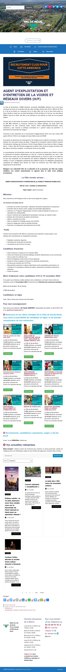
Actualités (8, 494)
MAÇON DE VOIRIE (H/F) (32, 407)
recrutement (12, 606)
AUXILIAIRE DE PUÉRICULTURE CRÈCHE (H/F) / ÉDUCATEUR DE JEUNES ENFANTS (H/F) (32, 338)
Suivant (42, 592)
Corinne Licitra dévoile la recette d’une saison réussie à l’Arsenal (12, 560)
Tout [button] (5, 461)
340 (36, 592)
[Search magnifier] (39, 40)
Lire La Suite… (8, 353)
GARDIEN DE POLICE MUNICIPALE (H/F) (52, 336)
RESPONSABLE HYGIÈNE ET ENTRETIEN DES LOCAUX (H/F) (20, 610)
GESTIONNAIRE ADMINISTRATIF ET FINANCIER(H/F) (31, 373)
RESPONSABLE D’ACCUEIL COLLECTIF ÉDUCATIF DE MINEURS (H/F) (54, 373)
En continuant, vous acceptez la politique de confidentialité (20, 10)
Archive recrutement (10, 605)
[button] (19, 51)
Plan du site (60, 669)
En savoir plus (16, 533)
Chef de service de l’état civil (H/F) (11, 336)
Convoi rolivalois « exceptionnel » (32, 485)
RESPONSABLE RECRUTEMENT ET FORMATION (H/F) (9, 408)
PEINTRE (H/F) (8, 608)
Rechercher (57, 456)
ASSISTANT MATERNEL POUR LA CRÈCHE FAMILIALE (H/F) (52, 408)
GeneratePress (27, 669)
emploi (6, 606)
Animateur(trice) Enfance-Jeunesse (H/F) (12, 372)
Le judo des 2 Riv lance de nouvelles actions (53, 483)
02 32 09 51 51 (52, 625)
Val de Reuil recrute (21, 606)
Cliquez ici (27, 654)
